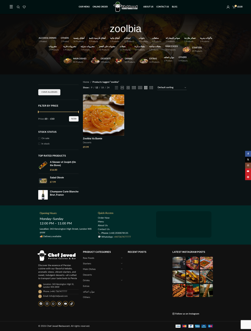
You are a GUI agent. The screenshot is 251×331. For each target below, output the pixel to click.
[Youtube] (65, 303)
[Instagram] (47, 303)
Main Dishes (89, 269)
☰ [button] (11, 7)
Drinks (86, 280)
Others (86, 297)
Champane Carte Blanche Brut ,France (64, 193)
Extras (86, 286)
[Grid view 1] (122, 88)
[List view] (116, 88)
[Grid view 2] (128, 88)
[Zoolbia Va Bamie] (103, 115)
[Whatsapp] (53, 303)
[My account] (228, 7)
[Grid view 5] (134, 88)
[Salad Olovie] (43, 181)
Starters (87, 263)
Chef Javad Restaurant (58, 326)
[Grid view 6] (140, 88)
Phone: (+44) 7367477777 (55, 292)
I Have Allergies (49, 92)
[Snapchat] (59, 303)
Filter (73, 119)
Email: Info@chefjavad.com (55, 296)
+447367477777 (122, 237)
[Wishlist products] (24, 7)
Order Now (104, 218)
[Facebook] (41, 303)
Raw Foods (88, 258)
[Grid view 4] (151, 88)
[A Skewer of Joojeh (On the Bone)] (43, 166)
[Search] (18, 7)
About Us (103, 225)
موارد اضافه (89, 292)
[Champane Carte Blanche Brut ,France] (43, 195)
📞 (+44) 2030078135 (113, 233)
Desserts (87, 143)
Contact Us (104, 229)
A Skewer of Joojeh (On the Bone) (63, 164)
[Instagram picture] (178, 263)
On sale (45, 138)
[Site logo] (125, 7)
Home (86, 82)
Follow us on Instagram (187, 314)
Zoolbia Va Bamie (92, 138)
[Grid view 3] (145, 88)
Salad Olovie (57, 177)
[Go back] (106, 29)
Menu (101, 221)
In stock (45, 144)
